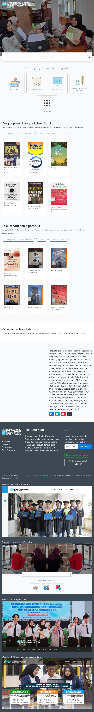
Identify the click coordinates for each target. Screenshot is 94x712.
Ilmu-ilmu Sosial (36, 89)
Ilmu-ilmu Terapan (58, 89)
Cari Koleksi (85, 446)
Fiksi (41, 133)
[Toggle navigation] (88, 4)
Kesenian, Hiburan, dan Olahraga (79, 89)
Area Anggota (8, 450)
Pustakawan (7, 447)
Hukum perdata (59, 133)
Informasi (6, 441)
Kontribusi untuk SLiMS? (79, 462)
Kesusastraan (14, 89)
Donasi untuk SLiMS (78, 455)
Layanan (6, 444)
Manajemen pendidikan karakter (18, 133)
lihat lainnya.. (47, 111)
